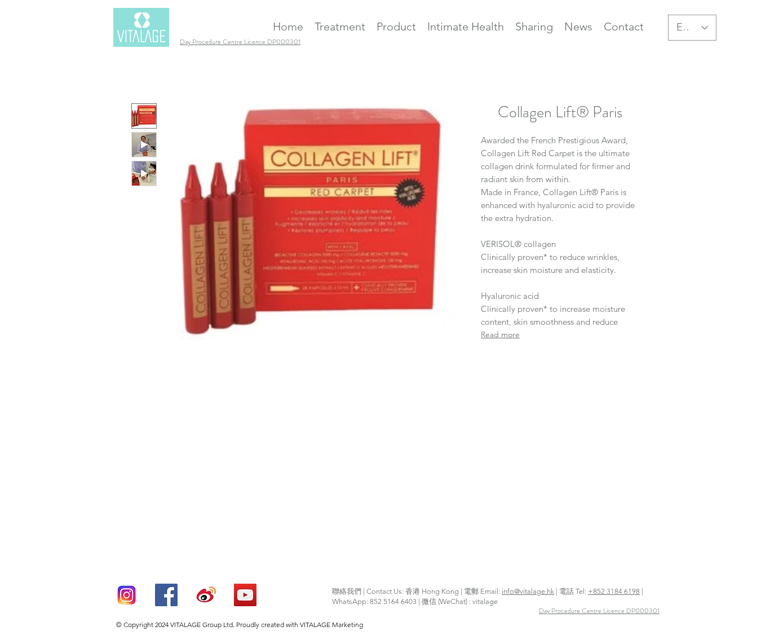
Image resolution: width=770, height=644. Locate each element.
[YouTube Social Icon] (245, 595)
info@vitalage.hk (528, 591)
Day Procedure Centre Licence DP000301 (599, 611)
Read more (500, 334)
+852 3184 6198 (614, 591)
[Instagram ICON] (127, 595)
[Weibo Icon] (205, 595)
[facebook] (166, 595)
